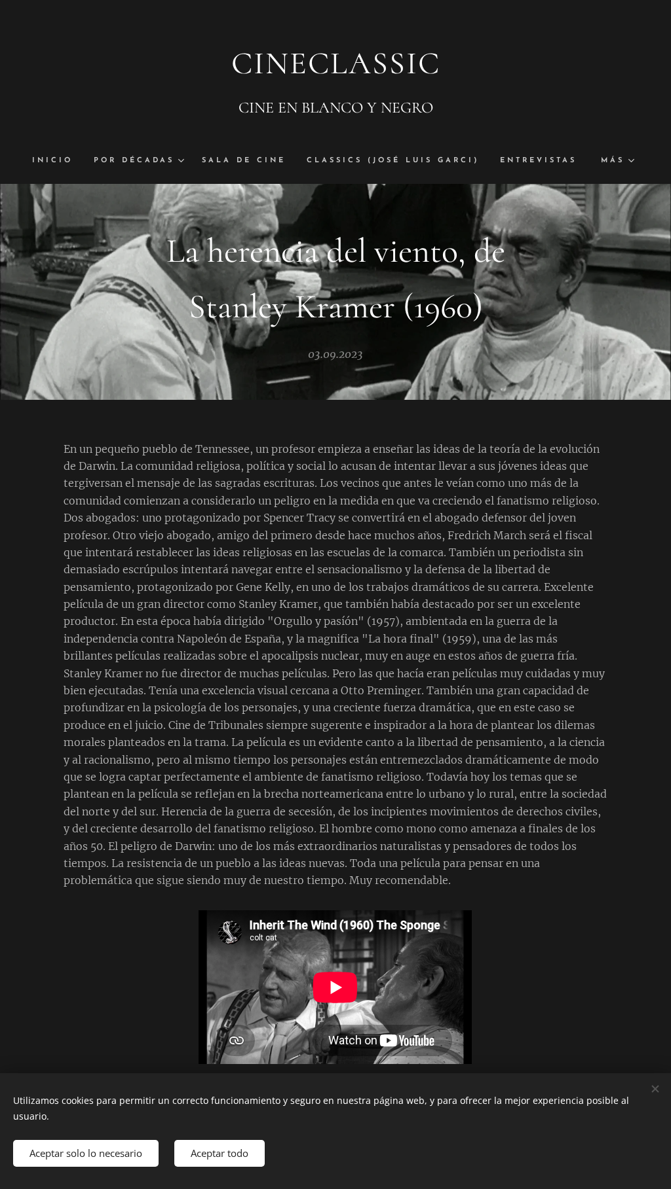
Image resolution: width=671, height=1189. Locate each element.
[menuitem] (57, 161)
